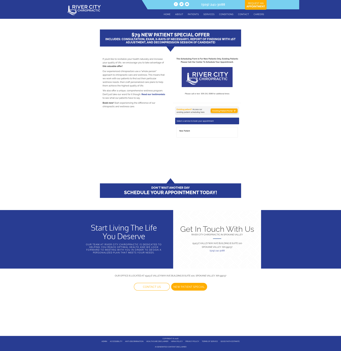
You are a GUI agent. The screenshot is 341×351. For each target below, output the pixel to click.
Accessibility (116, 341)
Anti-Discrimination (134, 341)
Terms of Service (210, 341)
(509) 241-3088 (213, 4)
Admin (104, 341)
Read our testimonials (153, 94)
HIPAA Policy (177, 341)
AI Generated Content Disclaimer (170, 347)
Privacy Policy (192, 341)
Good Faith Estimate (230, 341)
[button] (152, 287)
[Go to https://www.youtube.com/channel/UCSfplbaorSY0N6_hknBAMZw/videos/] (187, 4)
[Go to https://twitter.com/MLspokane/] (181, 4)
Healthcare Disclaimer (157, 341)
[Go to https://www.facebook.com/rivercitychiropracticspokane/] (176, 4)
